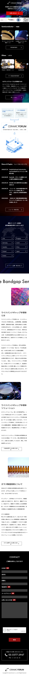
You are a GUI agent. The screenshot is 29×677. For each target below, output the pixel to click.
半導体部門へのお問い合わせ (11, 449)
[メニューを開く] (27, 1)
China (17, 247)
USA (3, 238)
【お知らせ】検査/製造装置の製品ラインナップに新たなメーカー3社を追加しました (14, 200)
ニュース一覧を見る (14, 209)
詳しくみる (14, 97)
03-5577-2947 (16, 654)
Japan (18, 251)
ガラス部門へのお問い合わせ (11, 543)
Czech (18, 243)
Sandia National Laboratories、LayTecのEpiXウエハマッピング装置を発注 (14, 171)
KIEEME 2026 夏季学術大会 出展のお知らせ (14, 184)
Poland (4, 251)
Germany (5, 243)
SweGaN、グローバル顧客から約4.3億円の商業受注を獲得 (14, 178)
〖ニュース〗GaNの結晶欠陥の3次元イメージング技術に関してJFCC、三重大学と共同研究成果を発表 (14, 191)
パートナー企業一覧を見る (14, 265)
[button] (27, 35)
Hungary (18, 238)
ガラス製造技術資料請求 (13, 76)
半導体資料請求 (13, 47)
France (4, 255)
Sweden (4, 247)
